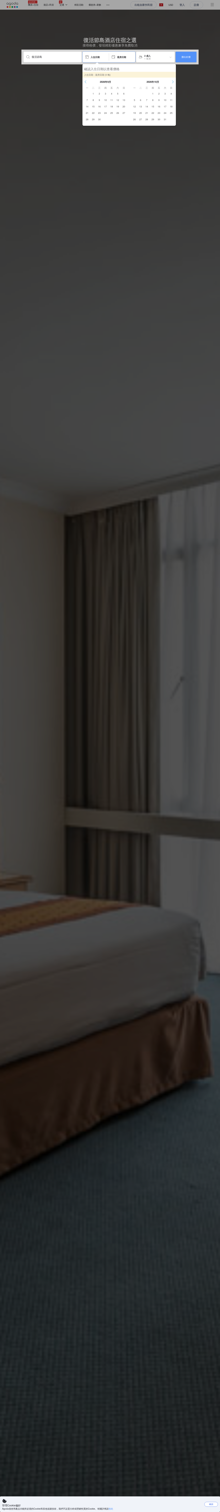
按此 (111, 1508)
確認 (211, 1504)
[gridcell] (93, 93)
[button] (85, 81)
